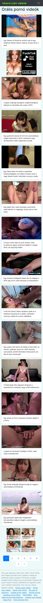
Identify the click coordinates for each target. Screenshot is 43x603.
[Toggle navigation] (38, 3)
